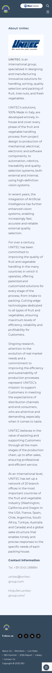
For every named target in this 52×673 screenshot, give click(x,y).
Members (19, 651)
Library (38, 655)
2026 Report (26, 655)
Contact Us (9, 659)
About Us (7, 651)
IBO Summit (10, 655)
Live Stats (32, 651)
